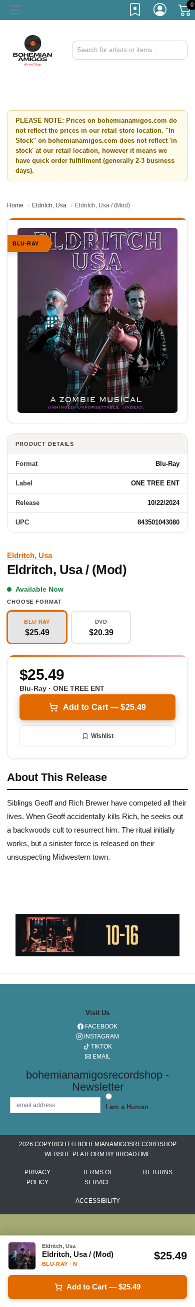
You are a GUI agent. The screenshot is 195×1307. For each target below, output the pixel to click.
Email (100, 1056)
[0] (185, 12)
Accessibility (98, 1200)
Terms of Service (97, 1177)
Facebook (101, 1026)
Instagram (100, 1036)
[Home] (33, 49)
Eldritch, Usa (49, 205)
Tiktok (101, 1046)
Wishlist (102, 735)
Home (15, 205)
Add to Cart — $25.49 (104, 707)
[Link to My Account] (161, 12)
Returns (157, 1172)
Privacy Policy (37, 1177)
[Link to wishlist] (135, 12)
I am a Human (127, 1107)
